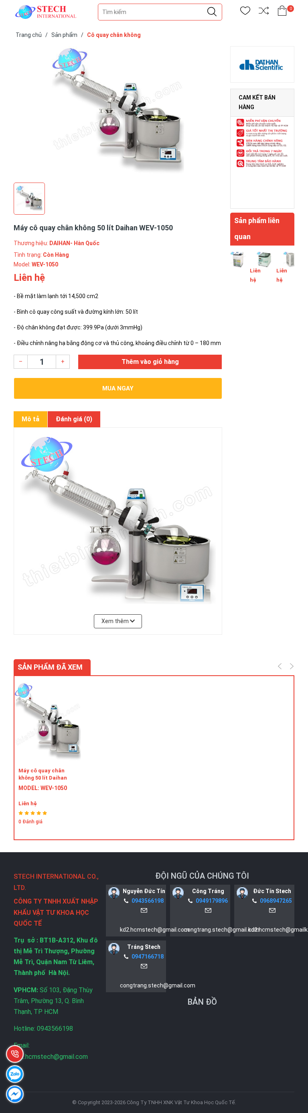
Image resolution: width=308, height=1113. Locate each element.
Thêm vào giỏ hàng (150, 362)
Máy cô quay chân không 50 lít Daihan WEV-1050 (42, 778)
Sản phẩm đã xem (50, 667)
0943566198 (148, 901)
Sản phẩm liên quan (257, 228)
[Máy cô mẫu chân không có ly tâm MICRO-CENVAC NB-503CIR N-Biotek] (264, 270)
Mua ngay (118, 388)
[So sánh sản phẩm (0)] (264, 12)
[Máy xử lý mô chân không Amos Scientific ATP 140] (238, 270)
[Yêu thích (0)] (245, 12)
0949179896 (212, 901)
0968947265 (276, 901)
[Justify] (212, 12)
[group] (118, 112)
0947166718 (148, 956)
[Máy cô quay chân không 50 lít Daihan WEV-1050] (47, 721)
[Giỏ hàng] (282, 12)
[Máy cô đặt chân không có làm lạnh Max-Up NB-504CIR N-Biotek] (291, 270)
